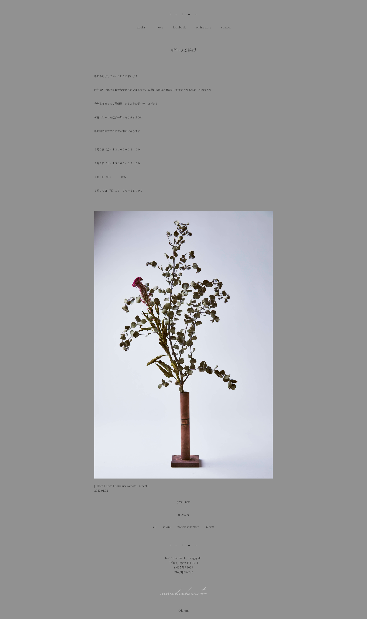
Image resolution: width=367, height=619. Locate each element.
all (154, 527)
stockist (141, 27)
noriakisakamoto (188, 527)
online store (203, 27)
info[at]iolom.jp (183, 572)
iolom (167, 527)
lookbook (179, 27)
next (187, 502)
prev (179, 502)
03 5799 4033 (184, 567)
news (160, 27)
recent (210, 527)
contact (226, 27)
